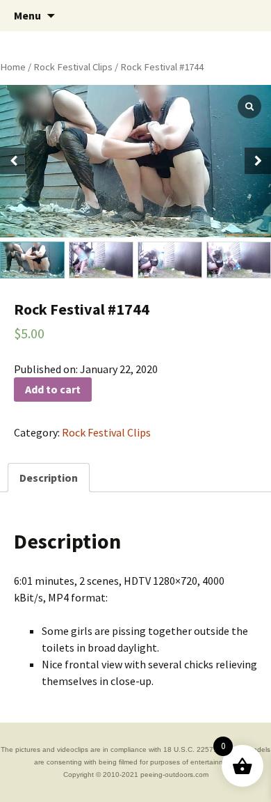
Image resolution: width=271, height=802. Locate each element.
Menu (27, 15)
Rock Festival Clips (73, 67)
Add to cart (53, 389)
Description (48, 478)
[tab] (49, 477)
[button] (258, 161)
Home (13, 67)
